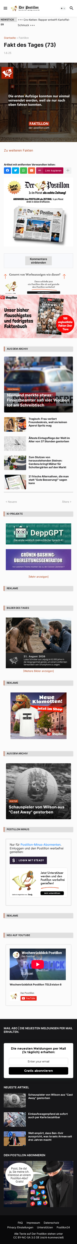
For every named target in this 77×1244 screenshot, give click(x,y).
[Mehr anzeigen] (67, 170)
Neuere (12, 501)
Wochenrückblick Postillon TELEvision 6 (35, 984)
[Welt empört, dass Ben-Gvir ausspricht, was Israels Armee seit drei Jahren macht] (15, 1138)
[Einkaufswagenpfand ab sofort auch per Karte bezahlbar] (15, 1119)
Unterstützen (45, 1227)
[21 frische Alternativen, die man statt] (15, 482)
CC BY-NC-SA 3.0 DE (26, 1237)
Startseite (10, 38)
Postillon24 (63, 1227)
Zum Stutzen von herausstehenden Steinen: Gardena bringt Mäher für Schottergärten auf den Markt (47, 462)
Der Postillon (39, 1233)
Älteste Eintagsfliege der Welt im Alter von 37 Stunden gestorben (49, 439)
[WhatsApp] (23, 170)
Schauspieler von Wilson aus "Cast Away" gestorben (50, 1096)
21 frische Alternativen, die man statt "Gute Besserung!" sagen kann (49, 480)
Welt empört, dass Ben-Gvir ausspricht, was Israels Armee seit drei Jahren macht (50, 1136)
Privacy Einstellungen (20, 1227)
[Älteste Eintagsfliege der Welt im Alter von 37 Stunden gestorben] (15, 443)
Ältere (65, 501)
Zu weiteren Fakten (18, 150)
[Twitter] (15, 170)
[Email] (31, 170)
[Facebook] (7, 170)
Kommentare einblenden (38, 260)
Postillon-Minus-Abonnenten (41, 844)
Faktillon (24, 38)
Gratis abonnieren (38, 1071)
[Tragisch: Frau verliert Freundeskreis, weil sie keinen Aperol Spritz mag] (15, 424)
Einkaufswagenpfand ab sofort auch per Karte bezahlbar (48, 1115)
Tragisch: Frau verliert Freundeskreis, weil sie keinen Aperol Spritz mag (48, 422)
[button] (5, 8)
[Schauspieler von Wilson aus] (15, 1100)
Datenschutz (51, 1222)
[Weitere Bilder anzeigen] (38, 671)
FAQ (20, 1222)
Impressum (33, 1222)
